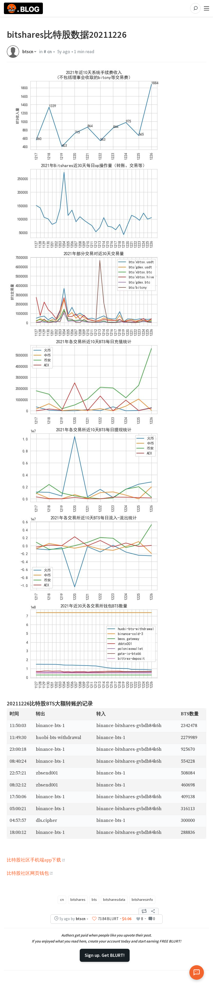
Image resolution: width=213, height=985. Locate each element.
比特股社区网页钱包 (28, 873)
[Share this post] (153, 911)
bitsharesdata (114, 899)
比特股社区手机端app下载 (34, 860)
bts (94, 899)
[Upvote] (94, 918)
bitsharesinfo (142, 899)
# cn (48, 51)
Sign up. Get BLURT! (105, 955)
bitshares (77, 899)
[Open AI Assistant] (196, 972)
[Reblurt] (144, 911)
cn (62, 899)
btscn (27, 51)
